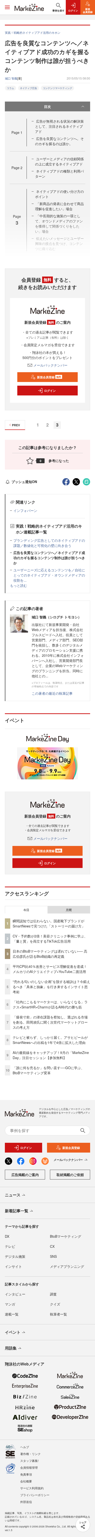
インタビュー (15, 1294)
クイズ (55, 1304)
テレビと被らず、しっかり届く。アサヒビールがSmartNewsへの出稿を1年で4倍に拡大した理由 (50, 1040)
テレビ (10, 1246)
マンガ (10, 1304)
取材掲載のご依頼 (70, 1174)
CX (52, 1246)
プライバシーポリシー (34, 1495)
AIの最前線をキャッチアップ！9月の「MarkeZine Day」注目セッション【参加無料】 (51, 1055)
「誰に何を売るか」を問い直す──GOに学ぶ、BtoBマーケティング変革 (48, 1070)
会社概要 (26, 1481)
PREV (16, 425)
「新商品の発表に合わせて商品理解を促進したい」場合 (59, 206)
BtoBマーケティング (65, 1236)
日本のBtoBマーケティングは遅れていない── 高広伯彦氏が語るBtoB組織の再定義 (50, 954)
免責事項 (26, 1474)
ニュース (12, 1195)
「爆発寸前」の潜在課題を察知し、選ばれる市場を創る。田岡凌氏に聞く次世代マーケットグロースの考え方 (50, 1022)
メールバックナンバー (50, 365)
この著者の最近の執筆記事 (52, 693)
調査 (53, 1294)
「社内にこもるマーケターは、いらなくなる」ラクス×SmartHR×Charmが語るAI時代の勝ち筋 (50, 1004)
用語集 (11, 1348)
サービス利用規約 (32, 1488)
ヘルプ (24, 1447)
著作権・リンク (30, 1454)
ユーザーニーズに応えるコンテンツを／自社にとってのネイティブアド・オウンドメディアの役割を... (49, 575)
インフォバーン (25, 510)
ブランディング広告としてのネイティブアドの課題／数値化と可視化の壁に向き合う (49, 543)
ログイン (50, 390)
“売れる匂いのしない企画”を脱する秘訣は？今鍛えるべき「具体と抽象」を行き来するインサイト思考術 (51, 986)
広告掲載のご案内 (25, 1174)
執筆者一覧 (58, 1314)
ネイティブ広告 (28, 88)
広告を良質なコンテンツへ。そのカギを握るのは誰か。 (59, 141)
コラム (10, 88)
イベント (12, 1332)
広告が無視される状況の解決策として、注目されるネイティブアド (59, 126)
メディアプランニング (67, 1266)
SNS (53, 1256)
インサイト (13, 1266)
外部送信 (26, 1502)
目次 (47, 106)
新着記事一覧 (16, 1210)
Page (16, 132)
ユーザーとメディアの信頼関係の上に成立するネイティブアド (59, 161)
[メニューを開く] (7, 7)
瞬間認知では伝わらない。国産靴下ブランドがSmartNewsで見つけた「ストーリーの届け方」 (49, 923)
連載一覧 (12, 1314)
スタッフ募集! (29, 1460)
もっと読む (18, 585)
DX (7, 1236)
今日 (26, 910)
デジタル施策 (15, 1256)
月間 (69, 910)
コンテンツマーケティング (57, 88)
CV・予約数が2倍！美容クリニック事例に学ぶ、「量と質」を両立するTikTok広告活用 (50, 939)
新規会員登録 (49, 377)
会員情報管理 (29, 1467)
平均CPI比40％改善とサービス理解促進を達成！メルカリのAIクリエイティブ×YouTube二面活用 (50, 969)
